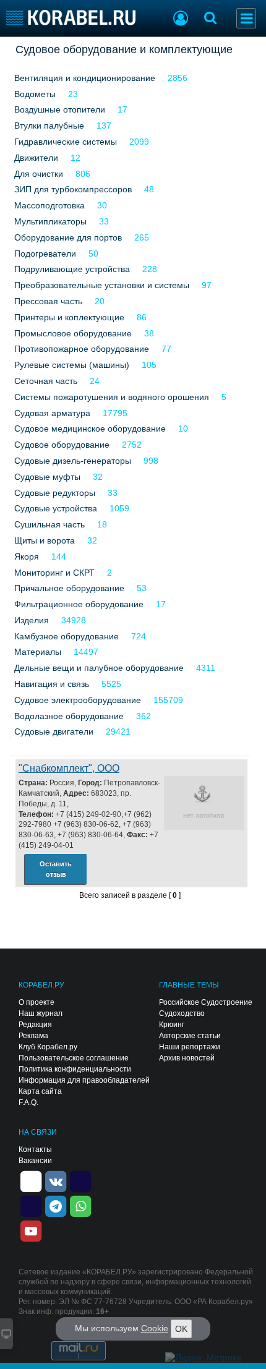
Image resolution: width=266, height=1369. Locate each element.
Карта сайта (40, 1091)
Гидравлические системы (65, 142)
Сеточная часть (45, 381)
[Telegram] (55, 1205)
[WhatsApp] (80, 1205)
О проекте (36, 1002)
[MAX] (31, 1205)
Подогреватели (45, 253)
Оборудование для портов (68, 237)
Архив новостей (187, 1058)
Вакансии (35, 1160)
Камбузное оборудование (66, 636)
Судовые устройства (55, 508)
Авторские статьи (190, 1035)
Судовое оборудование (61, 445)
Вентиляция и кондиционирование (84, 78)
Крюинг (171, 1024)
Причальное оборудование (69, 588)
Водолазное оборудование (69, 716)
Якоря (26, 556)
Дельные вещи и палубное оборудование (99, 668)
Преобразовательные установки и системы (101, 285)
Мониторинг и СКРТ (54, 573)
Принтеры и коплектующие (69, 317)
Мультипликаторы (50, 221)
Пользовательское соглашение (74, 1058)
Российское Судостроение (205, 1002)
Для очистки (38, 174)
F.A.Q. (28, 1102)
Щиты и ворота (44, 540)
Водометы (35, 94)
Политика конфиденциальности (75, 1069)
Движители (36, 158)
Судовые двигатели (53, 731)
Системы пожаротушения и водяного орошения (111, 397)
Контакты (35, 1149)
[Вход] (180, 20)
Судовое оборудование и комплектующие (124, 49)
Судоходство (182, 1013)
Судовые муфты (47, 477)
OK (181, 1329)
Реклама (33, 1035)
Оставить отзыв (56, 869)
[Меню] (246, 18)
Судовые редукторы (54, 493)
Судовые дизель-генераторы (72, 461)
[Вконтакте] (55, 1180)
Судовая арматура (52, 413)
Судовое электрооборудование (77, 700)
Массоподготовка (49, 205)
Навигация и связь (51, 684)
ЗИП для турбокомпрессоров (73, 189)
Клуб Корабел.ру (48, 1047)
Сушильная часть (49, 524)
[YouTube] (31, 1230)
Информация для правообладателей (84, 1080)
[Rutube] (80, 1180)
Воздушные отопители (59, 109)
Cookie (154, 1328)
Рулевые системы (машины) (71, 365)
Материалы (37, 652)
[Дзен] (31, 1180)
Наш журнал (40, 1013)
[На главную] (70, 17)
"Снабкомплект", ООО (69, 768)
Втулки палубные (49, 125)
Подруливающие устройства (72, 269)
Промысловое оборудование (73, 333)
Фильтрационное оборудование (79, 604)
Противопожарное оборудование (81, 349)
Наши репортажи (189, 1047)
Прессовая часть (48, 301)
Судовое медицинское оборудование (90, 428)
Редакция (35, 1024)
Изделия (31, 620)
